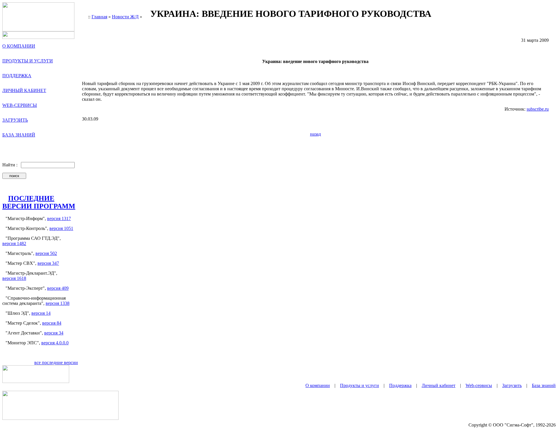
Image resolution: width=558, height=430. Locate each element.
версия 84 (51, 323)
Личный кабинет (438, 385)
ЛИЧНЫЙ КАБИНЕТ (24, 90)
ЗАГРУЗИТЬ (15, 120)
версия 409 (58, 288)
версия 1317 (59, 218)
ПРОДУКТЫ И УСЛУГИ (27, 60)
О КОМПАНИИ (18, 46)
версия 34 (53, 332)
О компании (317, 385)
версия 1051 (61, 228)
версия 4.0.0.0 (55, 342)
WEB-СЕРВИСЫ (19, 105)
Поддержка (400, 385)
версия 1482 (14, 243)
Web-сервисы (479, 385)
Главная (99, 16)
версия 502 (46, 253)
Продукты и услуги (359, 385)
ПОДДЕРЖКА (16, 75)
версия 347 (48, 263)
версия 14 (41, 313)
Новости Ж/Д (125, 16)
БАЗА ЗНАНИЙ (18, 134)
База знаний (544, 385)
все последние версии (56, 362)
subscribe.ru (538, 109)
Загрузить (512, 385)
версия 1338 (57, 303)
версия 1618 (14, 278)
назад (315, 134)
